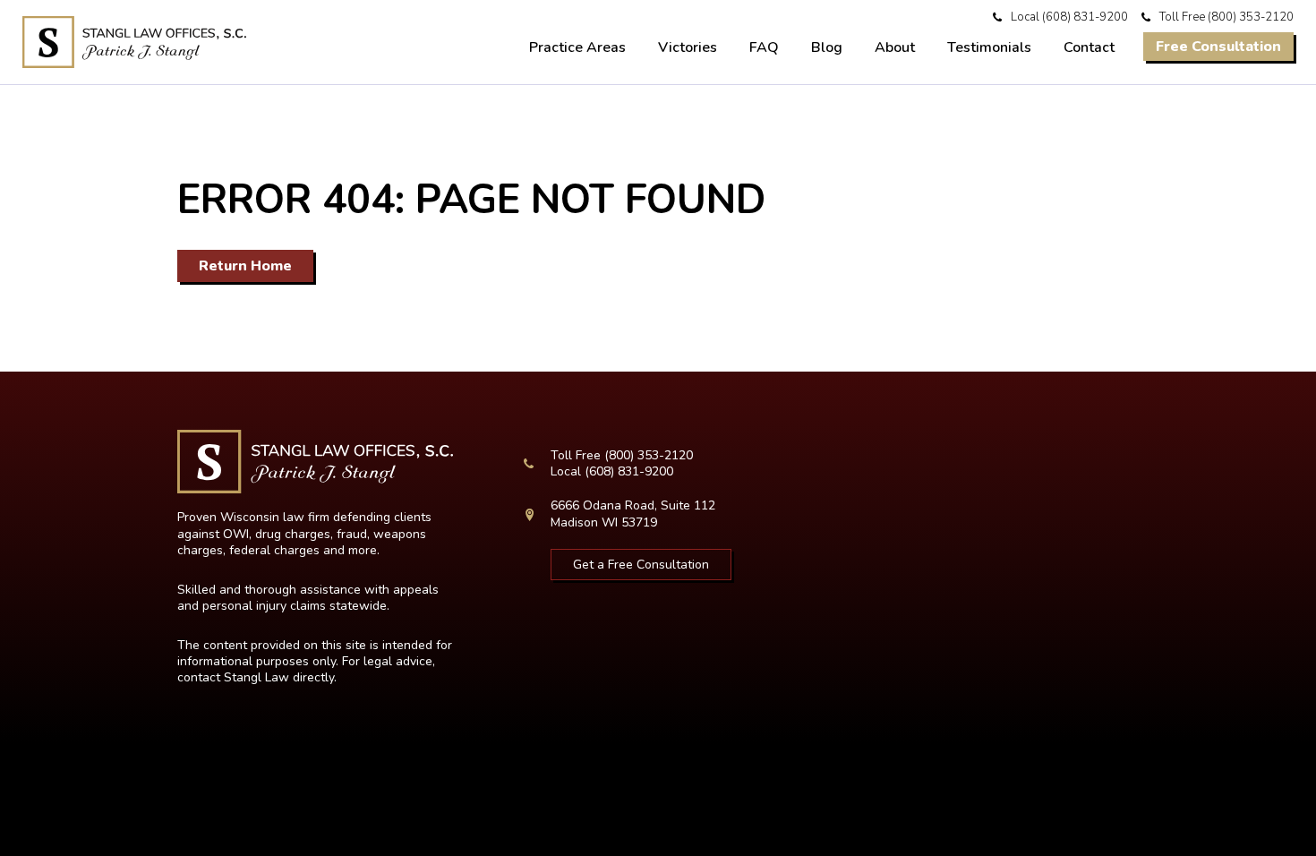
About (895, 47)
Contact (1089, 47)
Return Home (245, 266)
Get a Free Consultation (641, 564)
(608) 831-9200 (1085, 17)
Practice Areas (577, 47)
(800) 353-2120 (1251, 17)
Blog (826, 47)
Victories (687, 47)
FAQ (764, 47)
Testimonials (989, 47)
